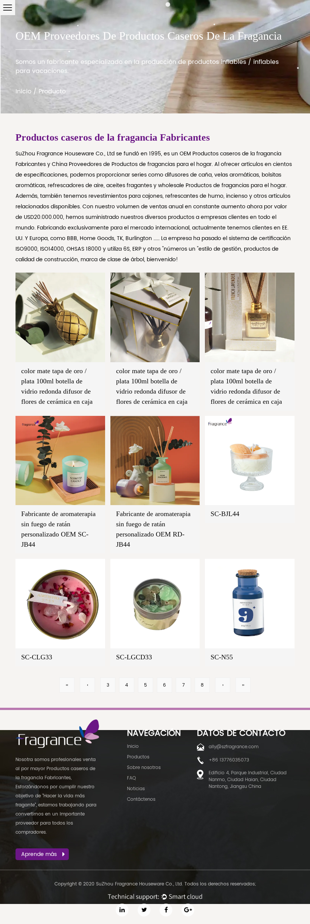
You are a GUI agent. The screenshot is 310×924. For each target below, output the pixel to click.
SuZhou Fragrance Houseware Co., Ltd (66, 153)
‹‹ (67, 685)
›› (243, 685)
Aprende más (39, 854)
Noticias (136, 788)
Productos (138, 757)
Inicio (23, 91)
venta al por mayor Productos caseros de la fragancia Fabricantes (56, 768)
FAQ (131, 778)
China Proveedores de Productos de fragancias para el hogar (132, 164)
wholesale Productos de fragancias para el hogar (222, 185)
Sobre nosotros (144, 767)
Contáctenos (141, 799)
